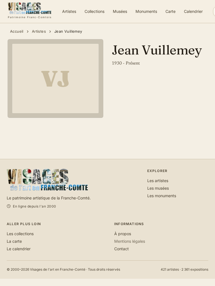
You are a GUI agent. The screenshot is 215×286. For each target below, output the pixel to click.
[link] (30, 11)
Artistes (39, 31)
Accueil (17, 31)
